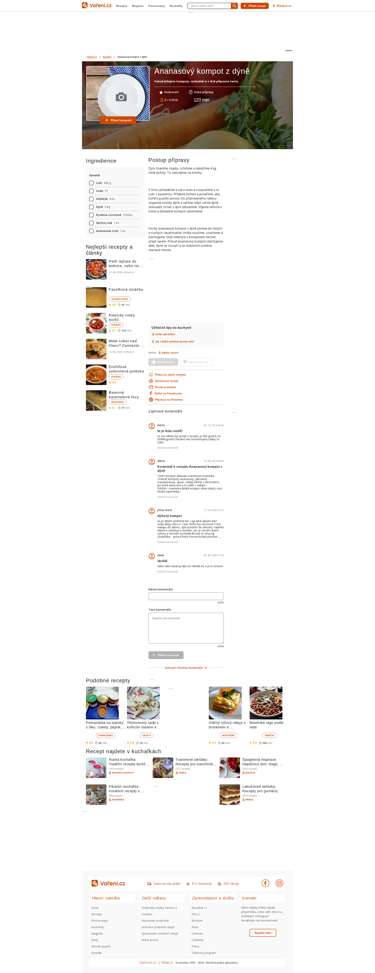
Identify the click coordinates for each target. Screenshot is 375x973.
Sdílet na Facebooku (168, 393)
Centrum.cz (147, 962)
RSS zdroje (231, 883)
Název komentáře (160, 589)
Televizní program (204, 953)
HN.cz (195, 914)
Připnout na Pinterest (169, 399)
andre (182, 772)
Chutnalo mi (165, 362)
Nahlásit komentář (167, 447)
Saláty (146, 735)
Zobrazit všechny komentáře (184, 667)
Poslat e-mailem (165, 387)
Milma (249, 799)
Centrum (197, 933)
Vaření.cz (92, 57)
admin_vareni (170, 352)
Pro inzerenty (202, 883)
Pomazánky (105, 735)
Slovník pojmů (101, 946)
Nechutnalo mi (198, 362)
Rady (94, 940)
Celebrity (197, 940)
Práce (195, 946)
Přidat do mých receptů (170, 374)
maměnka (118, 799)
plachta (250, 772)
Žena (195, 927)
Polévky (116, 324)
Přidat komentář (168, 655)
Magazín (138, 5)
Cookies (147, 914)
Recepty (121, 5)
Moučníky (117, 402)
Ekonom (197, 920)
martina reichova (123, 772)
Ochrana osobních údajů (158, 927)
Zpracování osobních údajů (160, 933)
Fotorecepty (156, 5)
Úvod (94, 908)
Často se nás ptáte (166, 883)
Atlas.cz (167, 962)
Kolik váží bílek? (165, 334)
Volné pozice (150, 940)
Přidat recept (257, 5)
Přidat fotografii (121, 120)
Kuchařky (176, 5)
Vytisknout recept (166, 380)
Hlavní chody (119, 299)
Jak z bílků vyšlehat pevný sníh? (174, 341)
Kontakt (96, 953)
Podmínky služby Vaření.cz (159, 908)
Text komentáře (159, 609)
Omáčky (269, 735)
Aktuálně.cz (199, 908)
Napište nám (262, 932)
